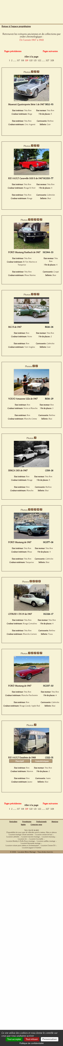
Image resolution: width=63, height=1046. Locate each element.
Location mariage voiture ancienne (21, 834)
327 (47, 60)
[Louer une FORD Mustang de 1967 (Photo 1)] (31, 538)
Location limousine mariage (30, 843)
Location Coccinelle (36, 839)
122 (39, 60)
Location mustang (48, 837)
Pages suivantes (50, 51)
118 (23, 60)
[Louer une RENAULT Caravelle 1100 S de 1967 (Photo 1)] (31, 174)
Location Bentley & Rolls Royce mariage (20, 841)
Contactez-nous (36, 824)
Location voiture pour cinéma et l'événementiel (22, 845)
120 (31, 60)
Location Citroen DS (48, 845)
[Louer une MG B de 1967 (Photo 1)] (31, 322)
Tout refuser (32, 1039)
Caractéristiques (42, 761)
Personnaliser (49, 1039)
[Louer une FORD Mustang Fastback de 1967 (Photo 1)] (31, 248)
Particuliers (13, 822)
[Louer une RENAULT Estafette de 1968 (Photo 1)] (31, 753)
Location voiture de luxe (43, 834)
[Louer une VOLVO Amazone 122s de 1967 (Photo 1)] (31, 394)
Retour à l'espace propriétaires (16, 26)
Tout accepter (14, 1039)
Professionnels (41, 822)
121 (35, 60)
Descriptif (20, 761)
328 (52, 60)
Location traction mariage (30, 837)
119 (27, 60)
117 (18, 60)
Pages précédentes (12, 51)
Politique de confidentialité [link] (31, 1043)
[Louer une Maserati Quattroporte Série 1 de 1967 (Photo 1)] (31, 100)
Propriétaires (26, 822)
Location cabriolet (12, 837)
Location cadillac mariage (46, 841)
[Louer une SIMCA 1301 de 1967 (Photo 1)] (31, 466)
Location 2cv (22, 839)
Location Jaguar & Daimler (31, 848)
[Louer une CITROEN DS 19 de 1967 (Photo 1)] (31, 609)
